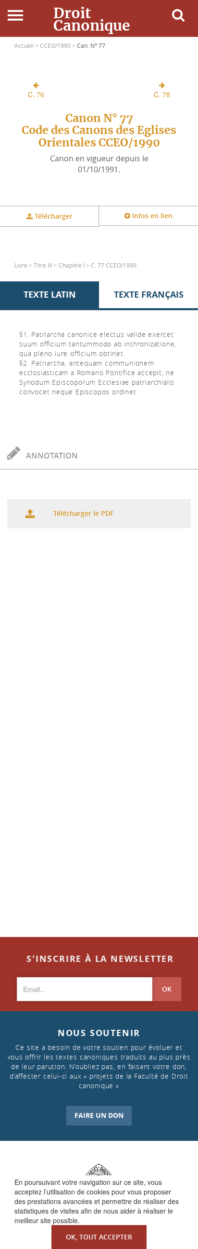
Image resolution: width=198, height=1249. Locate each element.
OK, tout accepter (99, 1236)
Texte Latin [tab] (50, 295)
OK (167, 988)
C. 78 (162, 94)
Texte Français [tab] (149, 295)
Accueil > (27, 45)
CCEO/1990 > (58, 45)
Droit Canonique (91, 19)
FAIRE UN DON (99, 1115)
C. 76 (36, 94)
